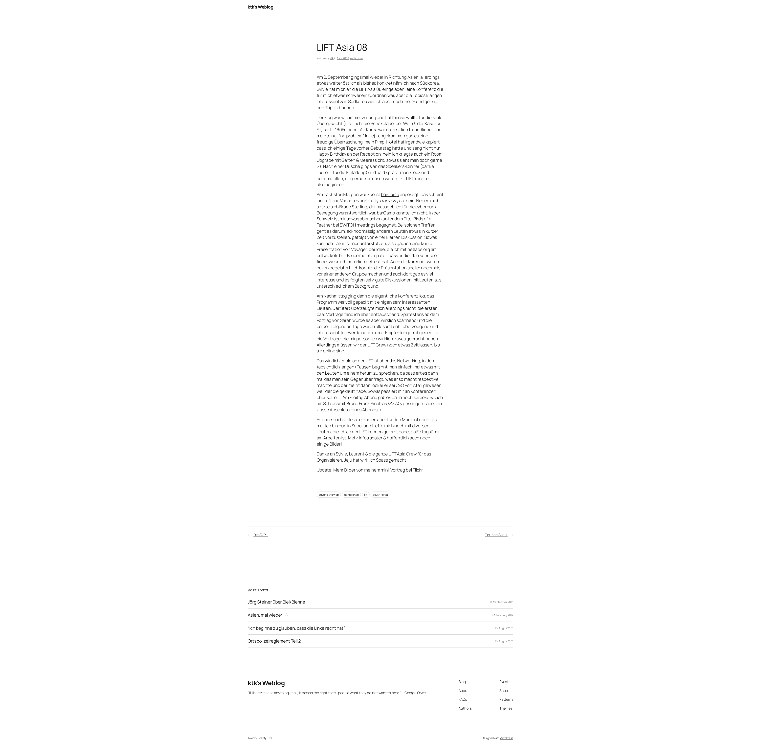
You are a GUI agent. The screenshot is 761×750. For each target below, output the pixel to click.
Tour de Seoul (496, 534)
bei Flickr (414, 470)
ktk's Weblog (260, 7)
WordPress (506, 738)
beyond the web (329, 494)
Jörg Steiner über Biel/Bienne (276, 602)
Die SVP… (260, 534)
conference (351, 494)
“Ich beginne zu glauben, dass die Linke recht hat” (296, 628)
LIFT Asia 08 (370, 89)
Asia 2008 (343, 58)
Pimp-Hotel (386, 142)
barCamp (390, 194)
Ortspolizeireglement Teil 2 (274, 641)
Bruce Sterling (353, 207)
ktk (332, 58)
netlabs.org (357, 58)
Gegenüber (361, 379)
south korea (380, 494)
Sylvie (322, 89)
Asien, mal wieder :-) (268, 615)
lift (366, 494)
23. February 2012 (502, 615)
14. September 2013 (501, 602)
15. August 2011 (504, 628)
